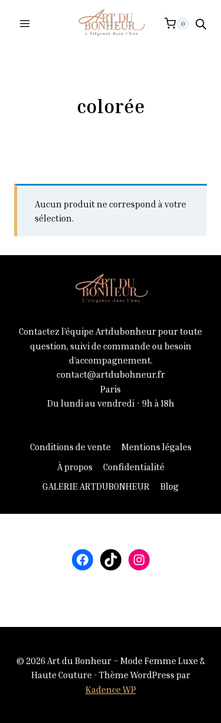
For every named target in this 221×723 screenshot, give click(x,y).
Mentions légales (156, 446)
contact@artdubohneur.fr (111, 374)
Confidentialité (133, 466)
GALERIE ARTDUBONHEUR (96, 486)
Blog (169, 486)
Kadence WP (110, 689)
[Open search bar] (201, 24)
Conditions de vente (70, 446)
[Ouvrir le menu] (25, 23)
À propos (75, 466)
